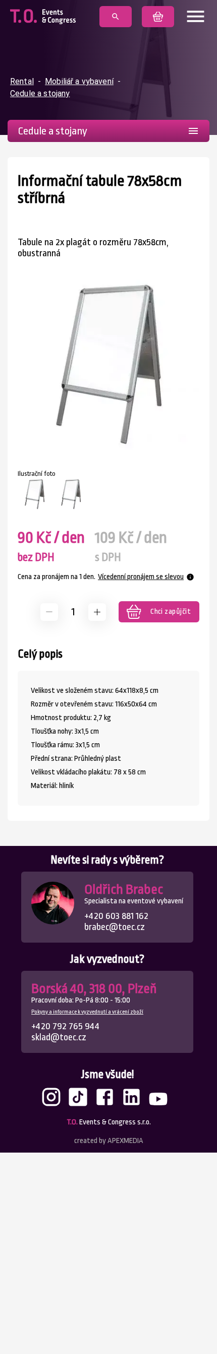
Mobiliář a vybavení (79, 81)
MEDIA (125, 1140)
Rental (22, 81)
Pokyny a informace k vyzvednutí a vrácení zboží (87, 1012)
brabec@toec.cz (114, 927)
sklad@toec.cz (58, 1037)
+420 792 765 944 (65, 1026)
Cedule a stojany (40, 93)
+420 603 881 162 (116, 915)
